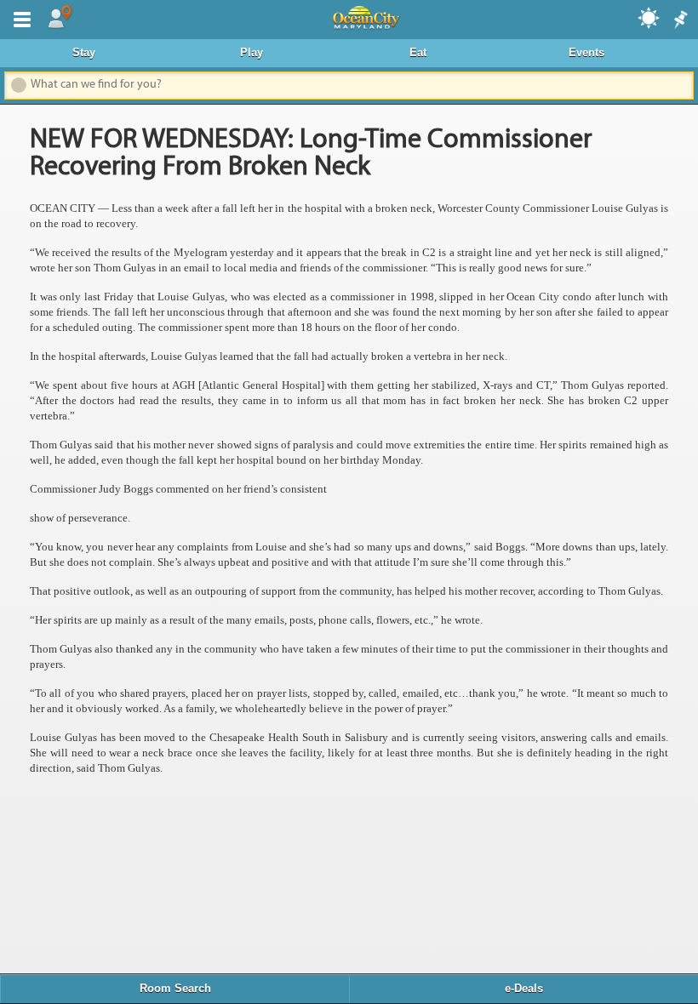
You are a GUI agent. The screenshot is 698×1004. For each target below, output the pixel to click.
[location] (59, 17)
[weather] (649, 17)
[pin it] (679, 20)
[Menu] (18, 17)
